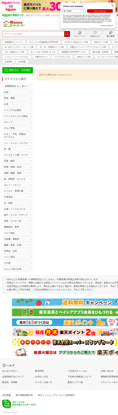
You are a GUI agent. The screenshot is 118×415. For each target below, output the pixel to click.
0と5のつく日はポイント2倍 (76, 42)
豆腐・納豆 (9, 161)
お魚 (6, 104)
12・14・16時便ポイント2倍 (52, 47)
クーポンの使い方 (43, 382)
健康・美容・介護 (12, 245)
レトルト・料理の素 (13, 191)
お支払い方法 (41, 376)
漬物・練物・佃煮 (12, 173)
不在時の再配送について (79, 376)
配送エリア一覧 (75, 382)
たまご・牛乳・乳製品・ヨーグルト (16, 135)
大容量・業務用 (11, 239)
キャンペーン (80, 36)
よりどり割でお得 (12, 269)
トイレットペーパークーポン (17, 57)
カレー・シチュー (12, 185)
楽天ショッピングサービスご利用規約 (56, 395)
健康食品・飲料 (11, 227)
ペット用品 (9, 257)
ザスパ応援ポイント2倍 (14, 52)
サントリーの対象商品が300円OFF (43, 42)
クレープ (8, 122)
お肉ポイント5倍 (84, 57)
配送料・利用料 (9, 382)
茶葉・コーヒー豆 (12, 221)
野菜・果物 (9, 98)
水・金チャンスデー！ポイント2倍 (19, 47)
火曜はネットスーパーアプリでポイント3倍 (88, 47)
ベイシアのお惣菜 (12, 110)
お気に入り (95, 36)
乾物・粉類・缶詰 (12, 167)
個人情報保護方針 (24, 395)
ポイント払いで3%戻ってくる (42, 52)
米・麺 (7, 149)
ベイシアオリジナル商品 (16, 116)
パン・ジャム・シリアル (16, 143)
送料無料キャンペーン (14, 42)
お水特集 (22, 62)
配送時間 (39, 371)
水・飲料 (8, 203)
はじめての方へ (9, 371)
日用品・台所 (10, 251)
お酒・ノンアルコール (15, 209)
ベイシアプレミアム (62, 57)
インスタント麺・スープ (16, 155)
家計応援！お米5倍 (100, 52)
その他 (7, 263)
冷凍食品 (8, 197)
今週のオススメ (41, 57)
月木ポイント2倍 (101, 42)
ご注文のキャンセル (77, 371)
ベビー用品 (9, 233)
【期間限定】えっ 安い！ (16, 86)
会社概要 (6, 395)
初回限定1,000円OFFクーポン (73, 52)
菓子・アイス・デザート (16, 215)
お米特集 (8, 62)
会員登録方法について (13, 376)
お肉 (6, 92)
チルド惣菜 (9, 128)
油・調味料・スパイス (15, 179)
